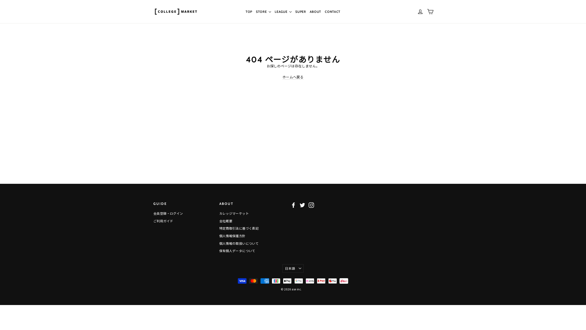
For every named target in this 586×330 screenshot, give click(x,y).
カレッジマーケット (234, 213)
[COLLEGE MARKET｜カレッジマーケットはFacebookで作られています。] (293, 205)
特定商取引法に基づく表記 (239, 228)
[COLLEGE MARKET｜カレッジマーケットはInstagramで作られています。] (311, 205)
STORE (262, 12)
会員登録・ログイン (168, 213)
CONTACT (332, 12)
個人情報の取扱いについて (239, 243)
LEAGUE (281, 12)
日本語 (290, 268)
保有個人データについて (237, 250)
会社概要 (226, 221)
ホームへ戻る (293, 76)
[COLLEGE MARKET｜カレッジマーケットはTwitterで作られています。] (302, 205)
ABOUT (315, 12)
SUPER (300, 12)
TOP (249, 12)
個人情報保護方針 (232, 236)
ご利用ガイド (163, 221)
